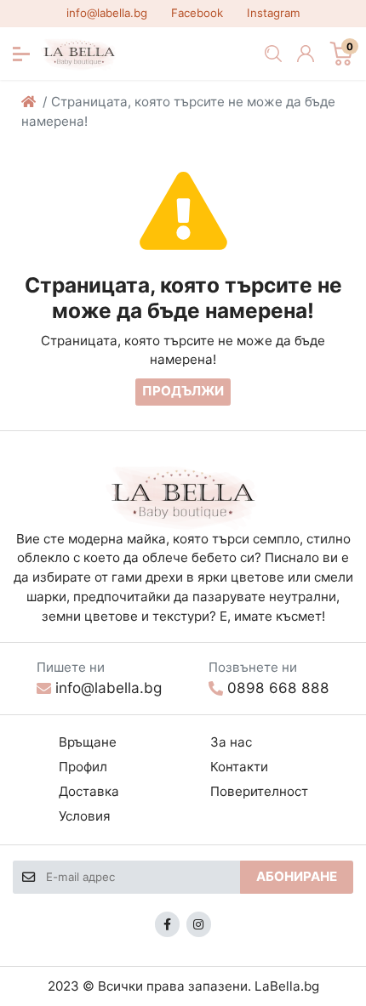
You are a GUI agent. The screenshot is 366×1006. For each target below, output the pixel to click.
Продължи (183, 391)
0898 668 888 (278, 687)
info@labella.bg (106, 13)
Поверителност (259, 791)
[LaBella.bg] (183, 496)
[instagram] (199, 924)
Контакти (239, 767)
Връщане (88, 742)
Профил (83, 767)
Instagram (273, 13)
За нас (231, 742)
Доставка (89, 791)
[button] (21, 54)
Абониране (296, 876)
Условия (85, 816)
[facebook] (167, 924)
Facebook (197, 13)
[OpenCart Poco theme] (79, 54)
